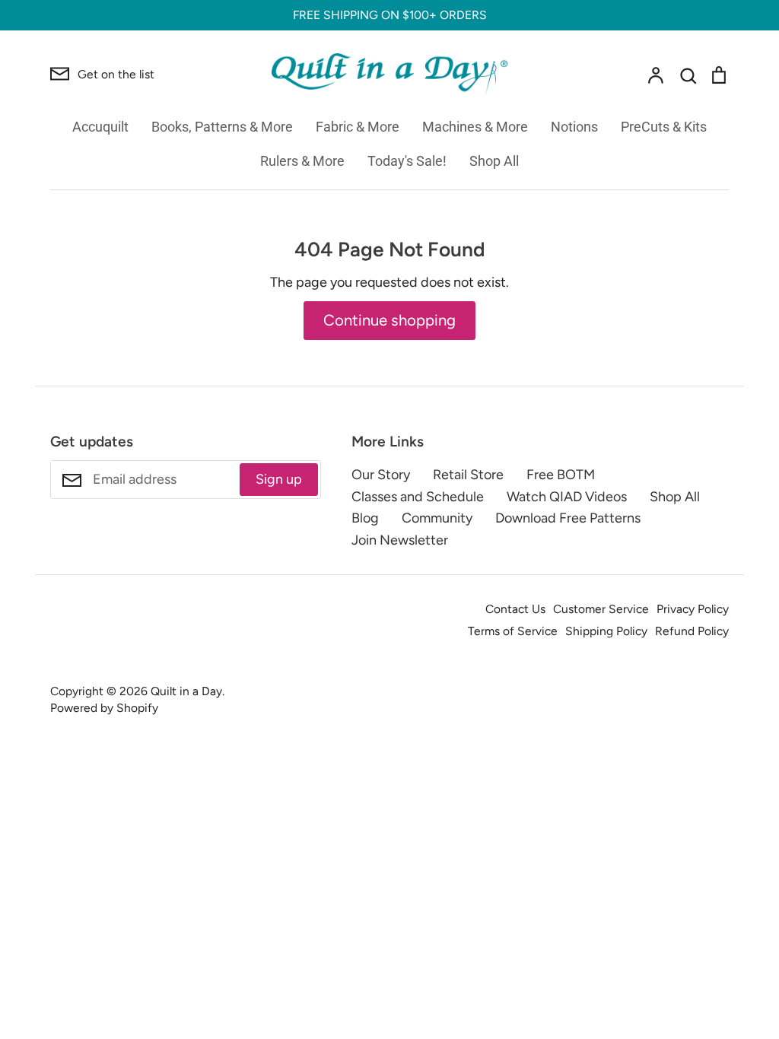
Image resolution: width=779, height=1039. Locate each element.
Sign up (279, 479)
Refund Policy (692, 631)
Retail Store (468, 474)
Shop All (494, 161)
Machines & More (475, 127)
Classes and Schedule (417, 496)
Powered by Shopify (104, 708)
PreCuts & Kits (664, 127)
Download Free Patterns (568, 518)
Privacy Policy (693, 609)
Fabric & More (357, 127)
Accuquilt (100, 127)
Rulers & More (302, 161)
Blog (365, 518)
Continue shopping (389, 320)
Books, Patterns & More (222, 127)
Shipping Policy (606, 631)
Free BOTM (560, 474)
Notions (574, 127)
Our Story (380, 474)
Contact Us (515, 609)
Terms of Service (513, 631)
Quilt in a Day (186, 691)
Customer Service (601, 609)
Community (437, 518)
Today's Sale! (407, 161)
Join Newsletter (399, 540)
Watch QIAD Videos (567, 496)
